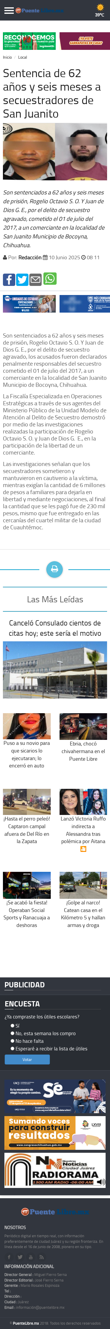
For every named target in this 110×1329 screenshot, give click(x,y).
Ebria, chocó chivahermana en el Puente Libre (83, 751)
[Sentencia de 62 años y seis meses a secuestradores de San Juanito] (9, 279)
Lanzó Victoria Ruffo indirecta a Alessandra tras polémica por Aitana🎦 (83, 833)
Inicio (7, 57)
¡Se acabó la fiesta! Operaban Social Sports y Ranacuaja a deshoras (27, 913)
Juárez (16, 1301)
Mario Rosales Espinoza (32, 1285)
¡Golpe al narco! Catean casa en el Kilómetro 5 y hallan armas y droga (83, 913)
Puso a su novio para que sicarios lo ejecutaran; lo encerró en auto (27, 754)
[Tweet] (22, 279)
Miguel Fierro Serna (35, 1274)
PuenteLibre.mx (26, 1323)
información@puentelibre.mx (34, 1307)
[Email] (35, 279)
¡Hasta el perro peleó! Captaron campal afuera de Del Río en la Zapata (27, 830)
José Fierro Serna (34, 1280)
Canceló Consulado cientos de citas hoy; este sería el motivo (55, 628)
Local (22, 57)
